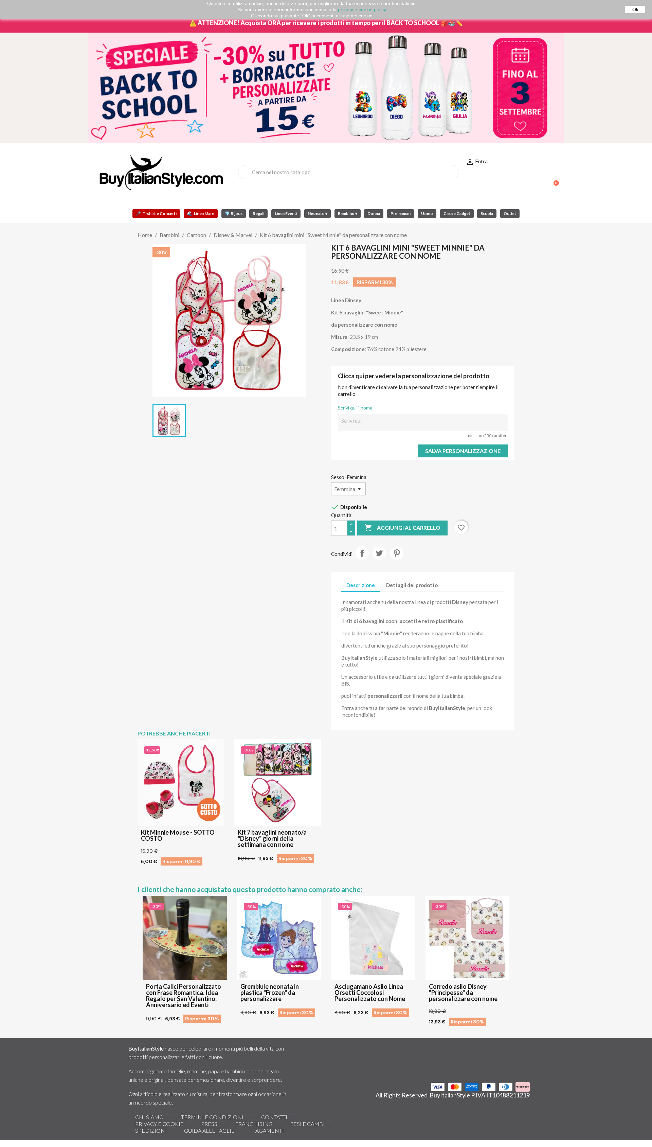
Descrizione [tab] (360, 585)
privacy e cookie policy (362, 9)
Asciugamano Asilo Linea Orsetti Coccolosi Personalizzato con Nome (369, 992)
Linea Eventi (286, 213)
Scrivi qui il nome (355, 408)
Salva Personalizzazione (463, 451)
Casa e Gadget (456, 213)
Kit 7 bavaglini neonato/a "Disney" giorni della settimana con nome (272, 838)
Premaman (401, 213)
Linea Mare (200, 213)
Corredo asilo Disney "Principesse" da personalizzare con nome (463, 992)
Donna (373, 213)
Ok (635, 9)
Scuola (487, 213)
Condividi (362, 553)
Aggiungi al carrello (402, 528)
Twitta (379, 553)
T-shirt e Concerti (156, 213)
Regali (258, 213)
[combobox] (348, 172)
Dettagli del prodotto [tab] (412, 585)
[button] (553, 179)
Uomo (427, 213)
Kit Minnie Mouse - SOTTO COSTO (178, 835)
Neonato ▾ (317, 213)
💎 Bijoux (233, 213)
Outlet (510, 213)
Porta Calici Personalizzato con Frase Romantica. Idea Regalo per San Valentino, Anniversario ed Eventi (183, 995)
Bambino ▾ (347, 213)
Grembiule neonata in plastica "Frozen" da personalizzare (269, 992)
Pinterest (396, 553)
